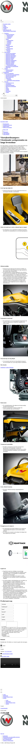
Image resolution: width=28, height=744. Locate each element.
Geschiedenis (8, 84)
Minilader (8, 45)
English (5, 31)
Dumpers (9, 43)
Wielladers (9, 41)
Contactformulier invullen (7, 653)
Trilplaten (9, 38)
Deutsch (8, 31)
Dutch (14, 31)
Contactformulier (4, 708)
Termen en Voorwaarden (8, 740)
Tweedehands (6, 72)
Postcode (4, 611)
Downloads (8, 91)
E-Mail (3, 617)
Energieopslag (10, 48)
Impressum (5, 735)
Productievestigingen (10, 85)
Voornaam (4, 604)
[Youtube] (7, 713)
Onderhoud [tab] (3, 367)
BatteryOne (8, 67)
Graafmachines (10, 40)
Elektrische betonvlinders (11, 55)
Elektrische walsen (9, 59)
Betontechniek (10, 35)
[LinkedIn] (8, 713)
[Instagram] (3, 713)
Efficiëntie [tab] (11, 367)
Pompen (8, 51)
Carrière (4, 28)
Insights (7, 88)
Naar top (2, 733)
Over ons (6, 81)
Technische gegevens (7, 125)
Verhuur (6, 68)
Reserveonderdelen (10, 77)
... (3, 130)
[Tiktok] (5, 713)
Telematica (9, 79)
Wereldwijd (5, 27)
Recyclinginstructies (7, 739)
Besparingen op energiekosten (12, 66)
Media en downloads (7, 127)
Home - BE (5, 129)
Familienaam (4, 606)
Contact (4, 26)
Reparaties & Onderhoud (11, 75)
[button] (7, 29)
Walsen (7, 39)
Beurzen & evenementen (11, 86)
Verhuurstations (9, 71)
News (7, 87)
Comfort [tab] (7, 367)
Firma (3, 609)
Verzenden (4, 634)
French (11, 31)
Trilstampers (9, 36)
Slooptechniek (10, 46)
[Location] (1, 713)
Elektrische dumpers (10, 64)
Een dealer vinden (7, 24)
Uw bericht (4, 626)
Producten (6, 33)
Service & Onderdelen (9, 73)
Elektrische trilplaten (10, 58)
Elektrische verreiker (10, 62)
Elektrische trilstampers (10, 56)
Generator (8, 47)
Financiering (8, 78)
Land (3, 614)
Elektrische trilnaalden (10, 54)
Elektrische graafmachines (11, 60)
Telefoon (3, 619)
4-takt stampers (6, 133)
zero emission (7, 52)
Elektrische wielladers (10, 61)
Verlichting (8, 49)
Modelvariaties (6, 126)
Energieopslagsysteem (11, 65)
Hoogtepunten (6, 123)
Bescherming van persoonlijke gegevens (11, 737)
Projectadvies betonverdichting (13, 80)
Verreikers (9, 42)
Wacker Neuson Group (8, 696)
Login (4, 25)
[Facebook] (4, 713)
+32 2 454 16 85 (8, 651)
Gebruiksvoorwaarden (7, 738)
